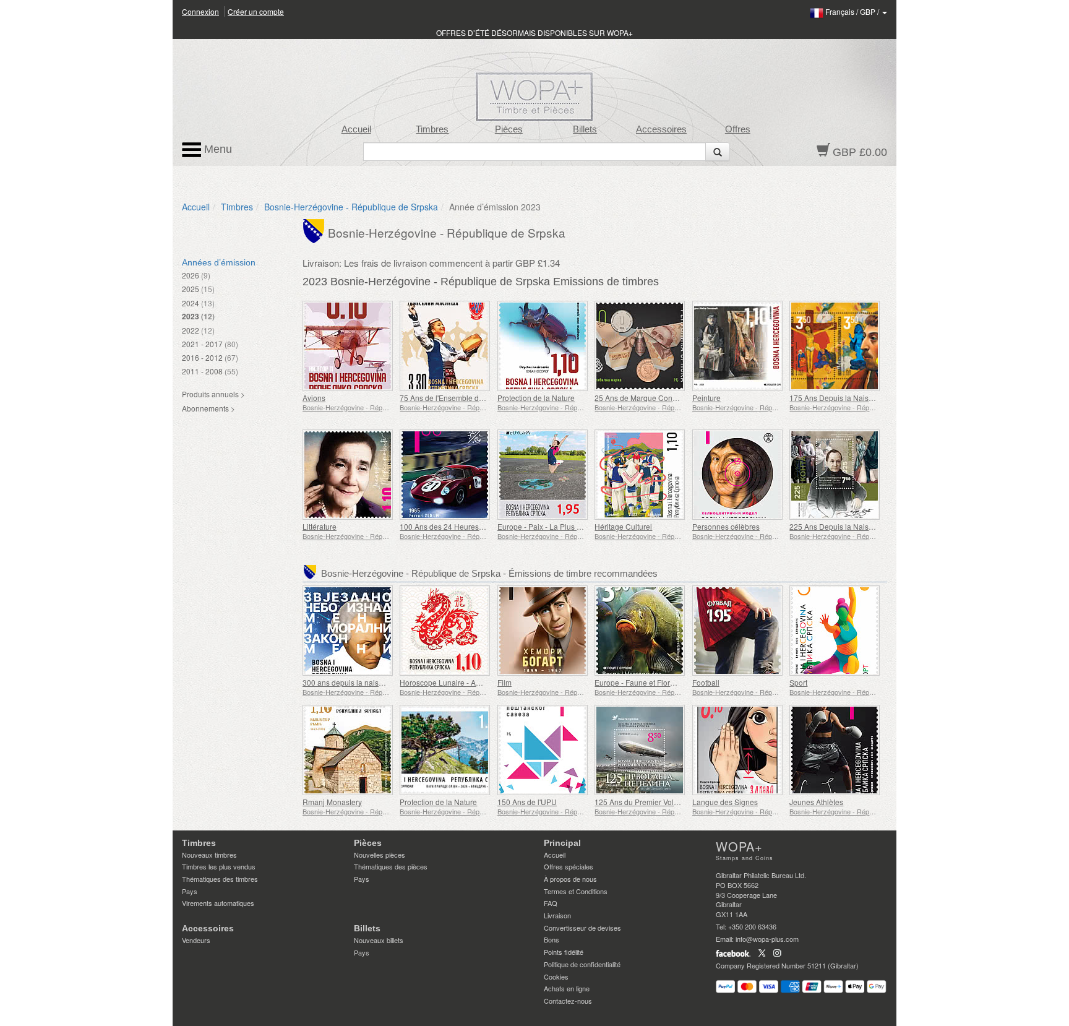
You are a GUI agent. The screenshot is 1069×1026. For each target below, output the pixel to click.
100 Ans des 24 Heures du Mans (455, 526)
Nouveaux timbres (209, 855)
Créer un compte (256, 11)
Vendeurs (196, 940)
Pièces (509, 129)
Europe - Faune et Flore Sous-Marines (659, 682)
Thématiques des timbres (220, 879)
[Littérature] (348, 474)
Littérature (320, 526)
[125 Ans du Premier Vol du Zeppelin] (640, 750)
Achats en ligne (567, 988)
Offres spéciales (568, 866)
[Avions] (348, 346)
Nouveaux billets (378, 940)
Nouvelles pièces (379, 855)
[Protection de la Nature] (542, 346)
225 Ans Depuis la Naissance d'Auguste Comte (868, 526)
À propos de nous (570, 879)
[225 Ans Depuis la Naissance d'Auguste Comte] (834, 474)
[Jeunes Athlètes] (834, 750)
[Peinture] (737, 346)
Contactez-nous (568, 1001)
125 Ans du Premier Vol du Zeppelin (655, 801)
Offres (737, 129)
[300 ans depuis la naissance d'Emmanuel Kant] (348, 630)
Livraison (557, 915)
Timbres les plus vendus (218, 866)
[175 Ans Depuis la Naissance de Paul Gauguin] (834, 346)
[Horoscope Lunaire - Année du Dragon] (445, 630)
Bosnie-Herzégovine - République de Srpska (351, 206)
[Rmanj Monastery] (348, 750)
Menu (216, 149)
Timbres (432, 129)
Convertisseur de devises (582, 928)
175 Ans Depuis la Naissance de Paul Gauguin (868, 397)
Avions (314, 397)
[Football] (737, 630)
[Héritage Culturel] (640, 474)
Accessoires (661, 129)
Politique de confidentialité (582, 964)
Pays (189, 891)
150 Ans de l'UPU (527, 801)
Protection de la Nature (536, 397)
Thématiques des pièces (390, 866)
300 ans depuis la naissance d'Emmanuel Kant (381, 682)
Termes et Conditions (575, 891)
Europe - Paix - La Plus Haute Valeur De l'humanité (583, 526)
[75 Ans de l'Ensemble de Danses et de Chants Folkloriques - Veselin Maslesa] (445, 346)
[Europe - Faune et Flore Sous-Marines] (640, 630)
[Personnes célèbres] (737, 474)
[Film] (542, 630)
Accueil (356, 129)
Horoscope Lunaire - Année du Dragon (465, 682)
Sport (798, 682)
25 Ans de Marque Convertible (646, 397)
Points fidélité (563, 952)
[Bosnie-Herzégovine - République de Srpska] (315, 230)
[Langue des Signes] (737, 750)
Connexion (200, 11)
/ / (853, 11)
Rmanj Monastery (332, 801)
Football (705, 682)
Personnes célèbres (726, 526)
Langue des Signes (725, 801)
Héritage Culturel (623, 526)
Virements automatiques (218, 903)
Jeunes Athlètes (816, 801)
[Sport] (834, 630)
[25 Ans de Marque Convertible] (640, 346)
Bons (551, 939)
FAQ (550, 903)
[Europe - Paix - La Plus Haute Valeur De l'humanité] (542, 474)
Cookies (556, 976)
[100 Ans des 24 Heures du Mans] (445, 474)
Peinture (706, 397)
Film (504, 682)
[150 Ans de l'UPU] (542, 750)
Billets (585, 129)
